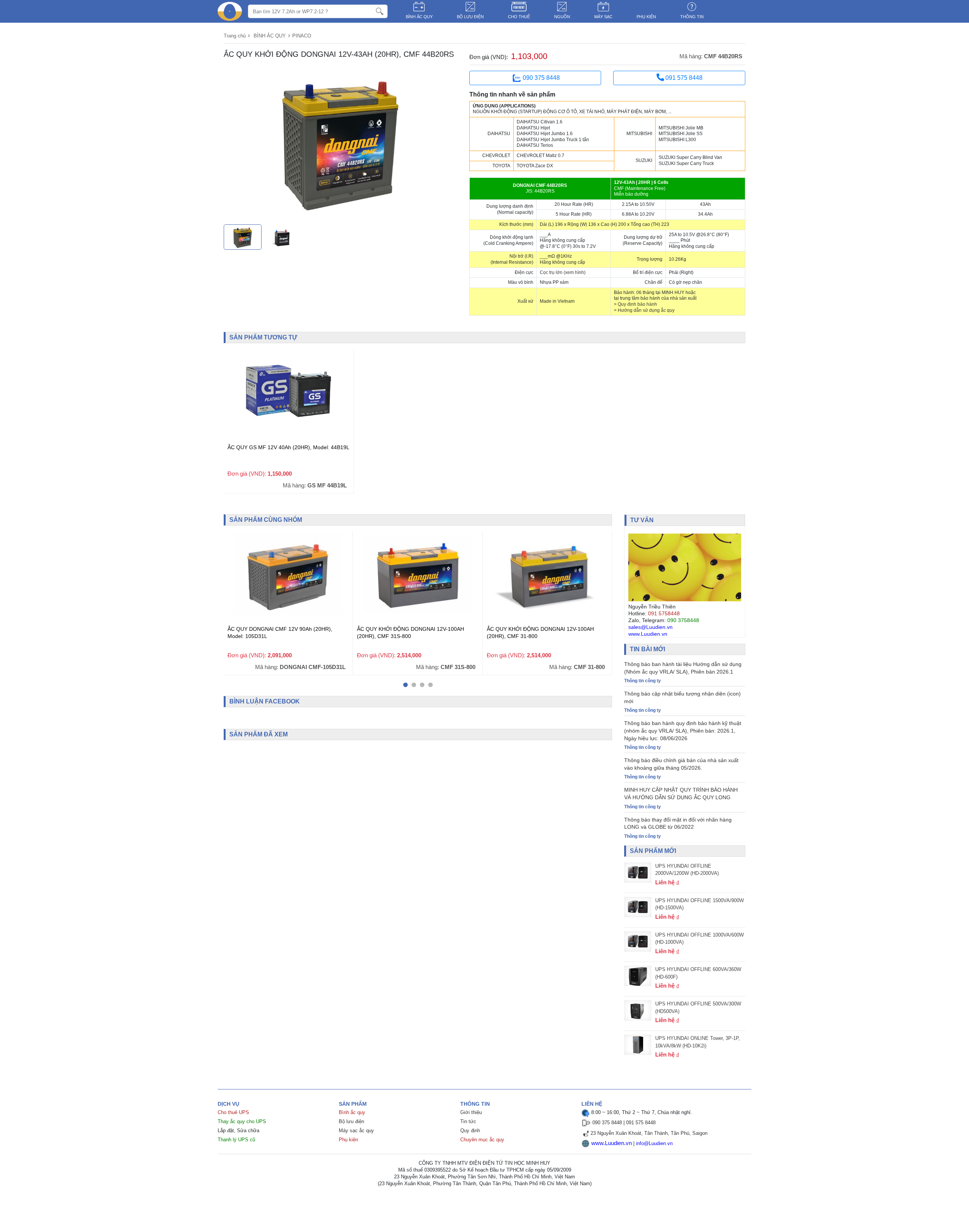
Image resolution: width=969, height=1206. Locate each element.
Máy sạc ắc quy (356, 1130)
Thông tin (692, 16)
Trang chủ (235, 36)
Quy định (470, 1130)
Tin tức (468, 1121)
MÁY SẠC (603, 16)
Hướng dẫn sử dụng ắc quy (646, 310)
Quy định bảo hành (637, 304)
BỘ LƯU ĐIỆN (470, 16)
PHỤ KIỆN (646, 16)
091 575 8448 (683, 78)
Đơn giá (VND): (488, 57)
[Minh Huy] (230, 11)
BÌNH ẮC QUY (419, 16)
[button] (405, 685)
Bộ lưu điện (351, 1121)
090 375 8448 (541, 78)
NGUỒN (562, 16)
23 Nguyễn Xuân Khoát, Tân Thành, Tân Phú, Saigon (648, 1133)
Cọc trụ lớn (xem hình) (563, 272)
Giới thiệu (471, 1112)
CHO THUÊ (519, 16)
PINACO (301, 36)
